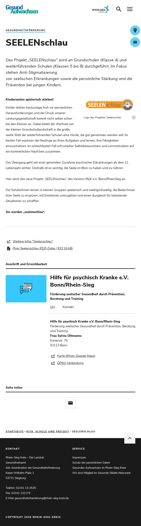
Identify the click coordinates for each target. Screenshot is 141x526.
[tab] (52, 307)
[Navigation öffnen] (129, 9)
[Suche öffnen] (118, 9)
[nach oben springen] (129, 438)
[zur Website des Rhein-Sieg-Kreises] (100, 9)
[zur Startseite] (32, 9)
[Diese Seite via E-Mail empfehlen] (70, 402)
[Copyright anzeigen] (133, 114)
